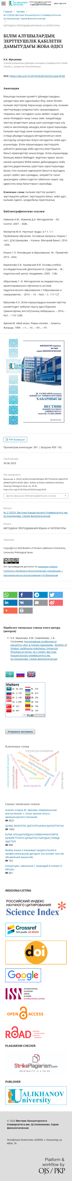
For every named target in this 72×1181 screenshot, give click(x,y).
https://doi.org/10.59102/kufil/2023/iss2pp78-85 (37, 76)
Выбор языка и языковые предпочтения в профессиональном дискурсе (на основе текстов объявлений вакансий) (34, 853)
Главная (7, 11)
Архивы (20, 11)
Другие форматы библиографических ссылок (31, 495)
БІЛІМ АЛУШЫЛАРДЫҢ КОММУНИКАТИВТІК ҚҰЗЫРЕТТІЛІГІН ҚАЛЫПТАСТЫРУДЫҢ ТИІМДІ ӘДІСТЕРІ (32, 838)
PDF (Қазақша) (16, 439)
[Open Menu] (3, 3)
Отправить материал (20, 731)
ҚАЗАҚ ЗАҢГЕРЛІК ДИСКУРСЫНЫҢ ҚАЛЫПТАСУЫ (34, 825)
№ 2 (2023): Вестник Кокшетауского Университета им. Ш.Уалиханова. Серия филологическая (32, 16)
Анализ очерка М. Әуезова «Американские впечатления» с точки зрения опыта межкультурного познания (31, 813)
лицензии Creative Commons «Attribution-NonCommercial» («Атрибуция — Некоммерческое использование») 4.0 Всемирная (33, 571)
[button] (10, 595)
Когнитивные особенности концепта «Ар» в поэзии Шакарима (33, 643)
